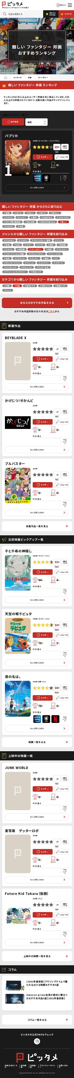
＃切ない (30, 213)
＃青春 (49, 249)
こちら (51, 311)
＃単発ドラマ (36, 272)
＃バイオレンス (10, 267)
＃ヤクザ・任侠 (43, 267)
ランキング (17, 77)
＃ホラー (28, 245)
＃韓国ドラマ (60, 286)
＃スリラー (34, 258)
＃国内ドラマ (30, 286)
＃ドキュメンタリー (36, 254)
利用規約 (33, 1066)
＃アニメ (58, 240)
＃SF (56, 258)
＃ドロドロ (8, 226)
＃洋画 (7, 286)
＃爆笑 (34, 217)
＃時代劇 (21, 249)
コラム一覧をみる (37, 1019)
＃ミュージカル (55, 254)
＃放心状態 (30, 222)
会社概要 (23, 1066)
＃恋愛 (7, 245)
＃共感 (20, 226)
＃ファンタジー (36, 249)
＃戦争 (51, 245)
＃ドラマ (40, 245)
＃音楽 (7, 258)
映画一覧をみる (37, 742)
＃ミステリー (44, 263)
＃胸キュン (55, 213)
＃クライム (8, 249)
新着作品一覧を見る (37, 526)
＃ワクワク (8, 217)
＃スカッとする (63, 217)
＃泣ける (18, 213)
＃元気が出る (47, 217)
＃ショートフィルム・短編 (14, 254)
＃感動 (7, 213)
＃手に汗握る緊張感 (12, 222)
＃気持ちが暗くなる (47, 222)
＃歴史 (46, 258)
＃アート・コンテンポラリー (15, 272)
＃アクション (9, 240)
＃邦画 (17, 286)
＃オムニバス (26, 267)
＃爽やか (42, 213)
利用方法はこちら (11, 1066)
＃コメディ (23, 240)
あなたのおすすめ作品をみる (37, 302)
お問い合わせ (63, 1066)
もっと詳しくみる (37, 187)
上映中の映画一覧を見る (37, 956)
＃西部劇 (62, 245)
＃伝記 (17, 245)
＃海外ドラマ (45, 286)
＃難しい (63, 222)
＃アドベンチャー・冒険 (41, 240)
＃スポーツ (58, 263)
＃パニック (29, 263)
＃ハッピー (21, 217)
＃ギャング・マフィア (12, 263)
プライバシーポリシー (47, 1066)
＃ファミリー (62, 249)
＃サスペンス (20, 258)
